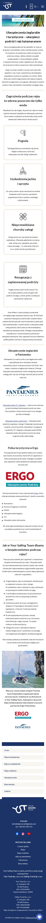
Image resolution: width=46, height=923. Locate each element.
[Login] (31, 6)
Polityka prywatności (33, 918)
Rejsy (23, 850)
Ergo (36, 493)
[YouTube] (29, 834)
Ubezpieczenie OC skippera (14, 405)
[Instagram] (23, 834)
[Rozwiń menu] (42, 6)
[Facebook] (17, 834)
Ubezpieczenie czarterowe (16, 421)
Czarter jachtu (23, 846)
